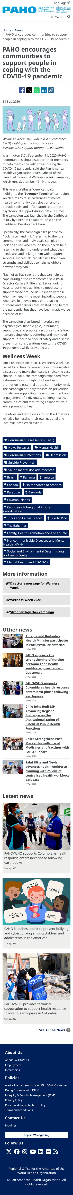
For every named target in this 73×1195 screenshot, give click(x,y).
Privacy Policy (13, 1100)
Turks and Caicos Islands (25, 518)
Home (7, 30)
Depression (58, 455)
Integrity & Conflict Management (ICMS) (30, 1095)
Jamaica (48, 477)
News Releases (19, 447)
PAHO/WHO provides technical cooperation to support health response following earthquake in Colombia (35, 1008)
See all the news (52, 1030)
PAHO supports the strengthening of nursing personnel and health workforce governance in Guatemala (44, 664)
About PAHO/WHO (17, 1060)
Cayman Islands (18, 500)
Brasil (11, 477)
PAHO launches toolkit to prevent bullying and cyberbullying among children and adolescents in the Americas (36, 933)
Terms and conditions (19, 1110)
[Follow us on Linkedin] (40, 1152)
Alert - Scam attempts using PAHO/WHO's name (36, 1085)
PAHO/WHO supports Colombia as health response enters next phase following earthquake (47, 689)
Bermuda (35, 492)
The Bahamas (17, 525)
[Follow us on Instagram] (24, 1152)
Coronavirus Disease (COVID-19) (31, 440)
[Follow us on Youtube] (33, 1152)
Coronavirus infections (24, 455)
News (19, 30)
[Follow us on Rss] (55, 1152)
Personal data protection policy (25, 1105)
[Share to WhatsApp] (37, 90)
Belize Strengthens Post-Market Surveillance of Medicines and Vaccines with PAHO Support (47, 745)
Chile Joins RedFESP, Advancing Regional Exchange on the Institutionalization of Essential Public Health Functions (42, 717)
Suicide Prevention (21, 462)
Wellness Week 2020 (25, 600)
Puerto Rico (58, 518)
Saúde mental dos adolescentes (31, 470)
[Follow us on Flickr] (48, 1152)
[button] (51, 90)
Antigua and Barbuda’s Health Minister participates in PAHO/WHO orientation (46, 640)
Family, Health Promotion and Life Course (37, 533)
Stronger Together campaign (32, 612)
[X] (9, 1152)
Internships (12, 1070)
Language (59, 3)
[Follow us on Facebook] (17, 1152)
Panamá (29, 477)
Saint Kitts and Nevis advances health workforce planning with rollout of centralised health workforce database (47, 771)
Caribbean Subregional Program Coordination (28, 509)
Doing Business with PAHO (22, 1090)
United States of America (44, 485)
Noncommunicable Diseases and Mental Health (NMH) (34, 542)
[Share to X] (29, 90)
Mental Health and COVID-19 (27, 562)
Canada (12, 485)
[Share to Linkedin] (44, 90)
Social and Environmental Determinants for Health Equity (34, 553)
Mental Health (49, 447)
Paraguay (14, 492)
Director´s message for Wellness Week (34, 585)
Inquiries (10, 1125)
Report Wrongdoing (36, 1135)
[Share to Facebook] (22, 90)
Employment (13, 1065)
